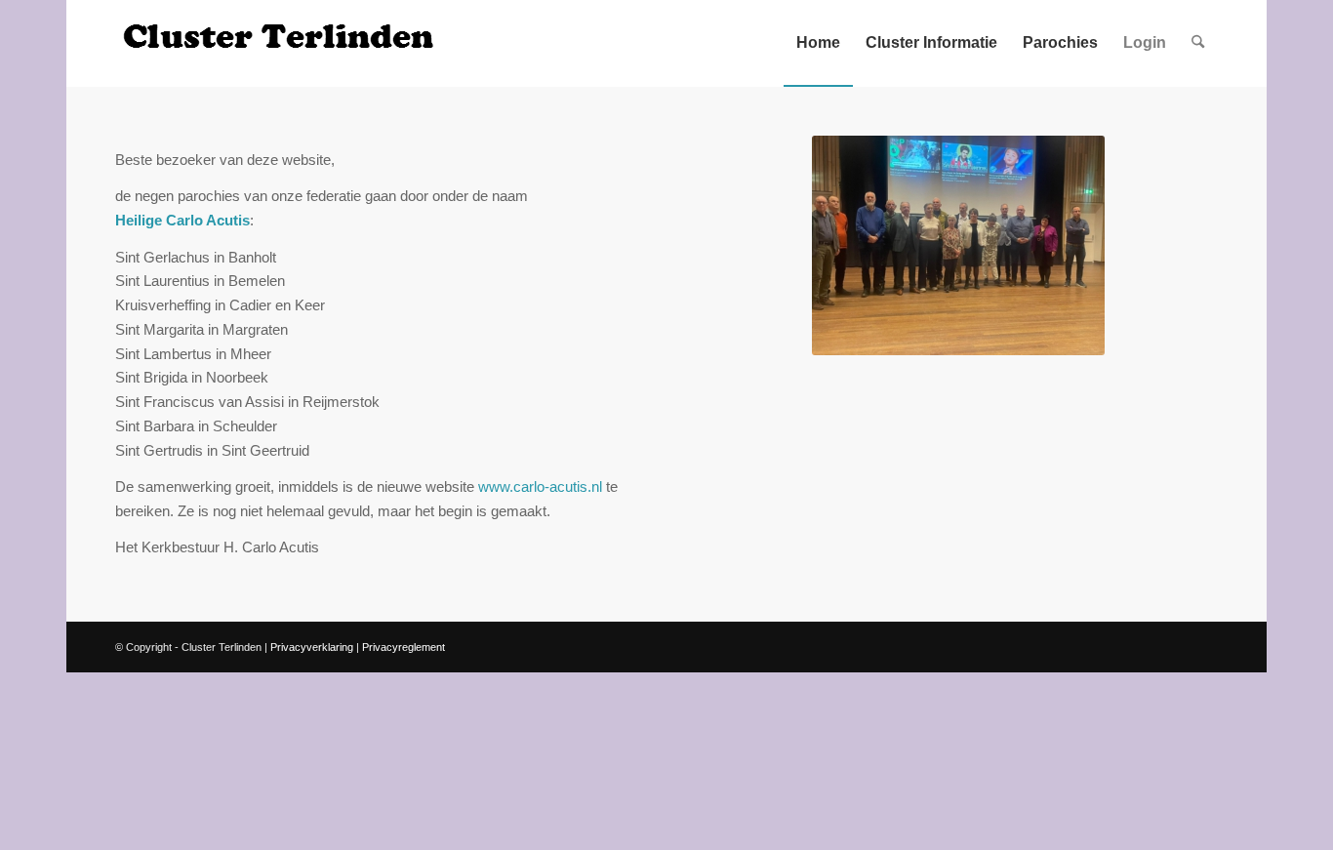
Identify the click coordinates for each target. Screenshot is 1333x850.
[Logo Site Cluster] (281, 43)
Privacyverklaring (311, 647)
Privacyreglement (403, 647)
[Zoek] (1198, 43)
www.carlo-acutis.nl (540, 486)
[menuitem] (818, 43)
